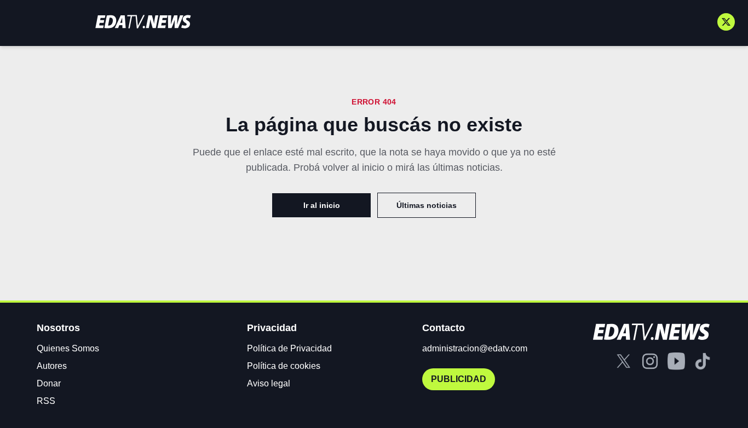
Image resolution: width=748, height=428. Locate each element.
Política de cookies (283, 366)
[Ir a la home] (143, 21)
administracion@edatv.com (474, 348)
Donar (49, 383)
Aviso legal (268, 383)
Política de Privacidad (289, 348)
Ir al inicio (321, 205)
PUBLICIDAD (458, 379)
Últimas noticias (426, 205)
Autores (52, 366)
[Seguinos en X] (726, 22)
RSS (46, 401)
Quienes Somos (68, 348)
